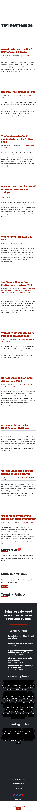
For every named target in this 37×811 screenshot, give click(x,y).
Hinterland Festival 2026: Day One (20, 643)
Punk (2, 341)
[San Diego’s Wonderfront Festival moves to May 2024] (18, 272)
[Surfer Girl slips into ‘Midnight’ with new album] (4, 638)
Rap (2, 294)
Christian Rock (6, 685)
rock (25, 738)
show (6, 740)
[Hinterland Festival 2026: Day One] (4, 645)
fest (5, 733)
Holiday (12, 696)
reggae (4, 738)
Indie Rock (16, 292)
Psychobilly (25, 707)
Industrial (6, 698)
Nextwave (24, 702)
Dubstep (12, 689)
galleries (17, 733)
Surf (13, 715)
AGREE (18, 809)
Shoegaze (8, 197)
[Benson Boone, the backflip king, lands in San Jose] (4, 667)
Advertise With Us (18, 783)
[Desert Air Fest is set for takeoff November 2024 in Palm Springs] (18, 177)
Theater (30, 715)
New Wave (17, 702)
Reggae (6, 294)
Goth (30, 691)
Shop (18, 791)
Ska (9, 341)
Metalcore (22, 700)
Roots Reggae (16, 294)
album (6, 729)
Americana (4, 290)
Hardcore (21, 694)
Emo (30, 689)
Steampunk (7, 715)
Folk (2, 292)
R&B (2, 147)
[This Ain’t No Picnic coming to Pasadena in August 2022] (18, 323)
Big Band (11, 683)
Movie (4, 702)
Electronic (4, 57)
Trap (13, 718)
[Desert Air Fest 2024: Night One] (18, 82)
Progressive (7, 707)
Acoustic (6, 681)
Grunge (6, 694)
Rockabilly (28, 709)
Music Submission (18, 786)
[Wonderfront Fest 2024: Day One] (18, 227)
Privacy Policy (18, 799)
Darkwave (18, 687)
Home (2, 22)
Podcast (11, 705)
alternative (17, 729)
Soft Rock (24, 294)
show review (13, 740)
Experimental (9, 691)
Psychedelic (16, 707)
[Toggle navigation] (3, 6)
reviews (20, 738)
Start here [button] (5, 586)
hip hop (31, 733)
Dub (7, 689)
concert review (29, 731)
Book (30, 683)
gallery (24, 733)
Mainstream (23, 292)
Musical (10, 702)
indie (4, 735)
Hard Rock (13, 694)
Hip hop (27, 145)
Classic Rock (17, 685)
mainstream (11, 735)
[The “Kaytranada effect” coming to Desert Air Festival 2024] (18, 126)
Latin (32, 698)
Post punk (30, 705)
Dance (24, 55)
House (10, 57)
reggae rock (12, 738)
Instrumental (15, 698)
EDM (27, 55)
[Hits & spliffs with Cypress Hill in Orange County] (4, 660)
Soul (5, 147)
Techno (24, 715)
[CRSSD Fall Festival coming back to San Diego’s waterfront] (18, 506)
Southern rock (19, 713)
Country (17, 290)
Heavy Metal (29, 694)
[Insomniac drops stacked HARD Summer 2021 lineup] (18, 416)
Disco (24, 687)
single (21, 740)
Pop (29, 292)
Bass (6, 683)
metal (18, 735)
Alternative (31, 288)
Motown (29, 700)
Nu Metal (32, 702)
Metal (15, 700)
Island (23, 698)
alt (11, 729)
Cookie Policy (25, 806)
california (13, 731)
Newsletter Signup (19, 779)
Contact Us (18, 788)
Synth (18, 715)
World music (21, 718)
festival (10, 733)
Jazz (28, 698)
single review (29, 740)
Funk (23, 145)
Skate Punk (29, 711)
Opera (5, 705)
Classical (25, 685)
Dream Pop (31, 687)
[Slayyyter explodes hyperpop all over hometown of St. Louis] (4, 652)
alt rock (5, 731)
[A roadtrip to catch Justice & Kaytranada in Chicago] (18, 39)
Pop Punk (22, 705)
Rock (10, 294)
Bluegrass (11, 290)
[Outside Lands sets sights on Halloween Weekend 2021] (18, 461)
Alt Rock (24, 288)
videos (18, 742)
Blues (25, 683)
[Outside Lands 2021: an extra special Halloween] (18, 368)
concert (20, 731)
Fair (16, 691)
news (32, 735)
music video (25, 735)
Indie (11, 292)
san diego (32, 738)
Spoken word (30, 713)
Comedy (32, 685)
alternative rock (27, 729)
